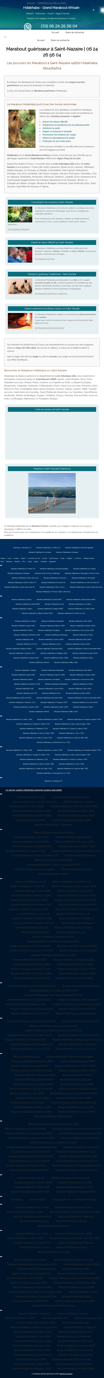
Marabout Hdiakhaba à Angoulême (73, 1336)
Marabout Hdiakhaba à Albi (24, 639)
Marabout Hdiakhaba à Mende (39, 662)
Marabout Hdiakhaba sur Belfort (53, 874)
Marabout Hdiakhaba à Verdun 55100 (30, 1301)
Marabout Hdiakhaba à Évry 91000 (75, 1182)
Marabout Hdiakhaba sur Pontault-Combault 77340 (84, 719)
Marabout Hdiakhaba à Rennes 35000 (75, 964)
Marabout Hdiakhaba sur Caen (34, 1221)
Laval (9, 558)
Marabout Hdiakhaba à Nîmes (23, 630)
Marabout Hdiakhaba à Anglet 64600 (32, 1364)
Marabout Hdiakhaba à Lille (26, 1057)
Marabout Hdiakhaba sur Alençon (53, 1226)
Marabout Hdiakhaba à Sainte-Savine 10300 (75, 1283)
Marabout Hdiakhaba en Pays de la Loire (25, 578)
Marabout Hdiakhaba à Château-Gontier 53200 (37, 613)
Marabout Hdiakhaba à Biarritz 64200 (74, 1364)
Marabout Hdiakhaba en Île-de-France (52, 587)
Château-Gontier (88, 558)
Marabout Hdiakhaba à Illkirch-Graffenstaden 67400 (32, 1264)
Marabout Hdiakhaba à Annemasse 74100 (31, 905)
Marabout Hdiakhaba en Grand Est (55, 578)
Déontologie (16, 1199)
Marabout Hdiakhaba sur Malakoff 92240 (28, 1170)
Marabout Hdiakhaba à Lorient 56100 (32, 978)
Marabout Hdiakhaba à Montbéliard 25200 (32, 846)
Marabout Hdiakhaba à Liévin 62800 (73, 1098)
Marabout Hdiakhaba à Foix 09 (27, 644)
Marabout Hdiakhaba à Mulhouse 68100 (36, 1269)
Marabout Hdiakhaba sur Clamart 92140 (30, 1152)
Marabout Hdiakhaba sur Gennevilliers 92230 (30, 1156)
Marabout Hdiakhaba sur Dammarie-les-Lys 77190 (53, 742)
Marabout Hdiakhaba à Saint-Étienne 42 (72, 882)
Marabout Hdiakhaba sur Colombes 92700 (25, 1129)
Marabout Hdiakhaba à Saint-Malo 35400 (31, 969)
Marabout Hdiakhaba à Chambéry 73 (76, 918)
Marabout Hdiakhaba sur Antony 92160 (80, 1138)
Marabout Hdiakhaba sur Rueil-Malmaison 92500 (29, 1133)
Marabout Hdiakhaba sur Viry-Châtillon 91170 (29, 1000)
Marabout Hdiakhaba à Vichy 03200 (75, 891)
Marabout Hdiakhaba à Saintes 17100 (74, 1350)
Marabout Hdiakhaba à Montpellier (52, 621)
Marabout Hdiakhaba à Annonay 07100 (77, 905)
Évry (23, 561)
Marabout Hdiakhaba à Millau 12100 (66, 662)
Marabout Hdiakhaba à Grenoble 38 (27, 886)
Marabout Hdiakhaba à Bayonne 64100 (71, 1359)
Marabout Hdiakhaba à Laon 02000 (27, 1093)
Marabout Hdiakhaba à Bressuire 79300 (36, 1323)
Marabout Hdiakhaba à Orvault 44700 (49, 599)
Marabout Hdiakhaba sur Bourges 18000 (71, 820)
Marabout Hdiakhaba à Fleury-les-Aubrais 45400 (74, 806)
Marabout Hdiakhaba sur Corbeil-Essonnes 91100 (31, 986)
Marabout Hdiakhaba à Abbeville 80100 (34, 1080)
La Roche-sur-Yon (34, 558)
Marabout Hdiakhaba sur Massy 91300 (80, 986)
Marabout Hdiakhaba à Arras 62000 (32, 1098)
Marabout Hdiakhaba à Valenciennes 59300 (32, 1061)
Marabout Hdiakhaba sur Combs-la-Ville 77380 (72, 738)
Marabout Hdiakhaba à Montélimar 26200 (32, 918)
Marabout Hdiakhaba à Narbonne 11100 (27, 635)
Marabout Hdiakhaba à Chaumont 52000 (32, 1287)
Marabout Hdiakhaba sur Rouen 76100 (32, 1216)
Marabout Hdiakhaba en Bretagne (67, 552)
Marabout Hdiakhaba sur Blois (30, 820)
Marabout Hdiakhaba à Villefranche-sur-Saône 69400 (53, 941)
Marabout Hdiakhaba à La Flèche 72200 (81, 608)
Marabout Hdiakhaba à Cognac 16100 (33, 1341)
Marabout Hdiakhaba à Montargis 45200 (31, 811)
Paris (2, 561)
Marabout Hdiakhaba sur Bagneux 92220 (26, 1165)
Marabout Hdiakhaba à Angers (22, 608)
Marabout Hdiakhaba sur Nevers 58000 (53, 860)
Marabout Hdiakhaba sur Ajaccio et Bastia (53, 832)
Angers (23, 558)
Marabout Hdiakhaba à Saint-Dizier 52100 (35, 1296)
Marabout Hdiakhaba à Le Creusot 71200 (26, 851)
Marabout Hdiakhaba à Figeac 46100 (78, 644)
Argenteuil (52, 561)
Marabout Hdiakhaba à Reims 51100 (76, 1287)
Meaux (36, 561)
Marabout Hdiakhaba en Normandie (83, 578)
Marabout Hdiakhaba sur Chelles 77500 (19, 719)
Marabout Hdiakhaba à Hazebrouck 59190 (35, 1075)
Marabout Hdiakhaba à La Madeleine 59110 (31, 1070)
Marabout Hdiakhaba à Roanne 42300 (29, 900)
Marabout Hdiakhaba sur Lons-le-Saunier (34, 869)
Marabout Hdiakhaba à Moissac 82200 (18, 648)
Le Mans (16, 558)
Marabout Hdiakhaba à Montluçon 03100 (31, 895)
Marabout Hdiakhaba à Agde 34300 (23, 625)
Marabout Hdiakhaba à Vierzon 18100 (76, 811)
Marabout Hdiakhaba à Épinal (77, 1296)
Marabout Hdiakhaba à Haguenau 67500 (73, 1260)
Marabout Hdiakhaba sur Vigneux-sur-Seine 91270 (77, 1004)
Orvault (44, 558)
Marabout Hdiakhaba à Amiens (77, 1075)
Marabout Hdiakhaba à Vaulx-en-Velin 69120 (31, 950)
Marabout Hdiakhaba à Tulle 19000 (33, 1336)
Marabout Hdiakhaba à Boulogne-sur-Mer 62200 (74, 1093)
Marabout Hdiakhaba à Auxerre (80, 855)
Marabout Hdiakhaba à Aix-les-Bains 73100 (75, 900)
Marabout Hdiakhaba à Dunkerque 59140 (31, 1112)
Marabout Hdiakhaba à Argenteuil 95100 (76, 1192)
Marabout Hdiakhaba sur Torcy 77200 (71, 733)
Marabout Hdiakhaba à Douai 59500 (77, 1061)
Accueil (30, 3)
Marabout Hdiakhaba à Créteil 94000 (32, 1187)
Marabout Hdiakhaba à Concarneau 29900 (73, 960)
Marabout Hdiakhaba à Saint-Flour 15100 (29, 909)
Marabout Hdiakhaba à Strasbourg (30, 1260)
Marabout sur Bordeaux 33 (22, 547)
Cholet (62, 558)
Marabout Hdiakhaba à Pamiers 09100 (82, 625)
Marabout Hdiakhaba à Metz (76, 1269)
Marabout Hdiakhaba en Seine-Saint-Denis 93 (19, 587)
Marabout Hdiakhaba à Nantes (22, 599)
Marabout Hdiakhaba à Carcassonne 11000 (79, 630)
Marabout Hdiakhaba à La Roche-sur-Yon (71, 613)
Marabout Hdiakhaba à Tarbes (83, 635)
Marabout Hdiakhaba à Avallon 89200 (30, 842)
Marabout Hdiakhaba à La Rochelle (75, 1341)
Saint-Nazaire (53, 558)
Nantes (3, 558)
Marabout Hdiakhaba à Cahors (83, 658)
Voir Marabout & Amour (45, 259)
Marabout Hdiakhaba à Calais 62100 (75, 1107)
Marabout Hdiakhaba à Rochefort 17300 (31, 1346)
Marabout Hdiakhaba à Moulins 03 (77, 923)
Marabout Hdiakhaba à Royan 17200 (32, 1350)
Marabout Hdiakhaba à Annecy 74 (33, 914)
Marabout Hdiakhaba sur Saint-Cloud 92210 (76, 1170)
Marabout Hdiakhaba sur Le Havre (31, 1207)
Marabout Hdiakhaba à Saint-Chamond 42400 (53, 955)
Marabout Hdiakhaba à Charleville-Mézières (53, 1306)
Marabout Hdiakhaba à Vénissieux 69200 (77, 946)
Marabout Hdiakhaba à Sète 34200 (80, 621)
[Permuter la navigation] (5, 37)
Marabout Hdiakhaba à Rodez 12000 (56, 658)
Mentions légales (66, 1374)
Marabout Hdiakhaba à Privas (35, 932)
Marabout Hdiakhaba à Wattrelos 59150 (78, 1070)
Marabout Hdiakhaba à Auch (51, 644)
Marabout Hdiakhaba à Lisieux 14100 (25, 1212)
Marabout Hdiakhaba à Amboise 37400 (70, 797)
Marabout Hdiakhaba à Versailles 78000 (30, 1192)
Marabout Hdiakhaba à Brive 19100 (76, 1332)
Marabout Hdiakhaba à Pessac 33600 (76, 1368)
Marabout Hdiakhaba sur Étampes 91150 (75, 1013)
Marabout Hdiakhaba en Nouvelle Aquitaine (79, 547)
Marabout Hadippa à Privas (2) (71, 932)
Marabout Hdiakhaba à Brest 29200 (29, 960)
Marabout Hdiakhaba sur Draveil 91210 (30, 1013)
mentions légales (37, 1199)
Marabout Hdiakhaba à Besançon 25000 (75, 842)
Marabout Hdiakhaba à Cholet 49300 (28, 604)
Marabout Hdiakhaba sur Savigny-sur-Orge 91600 (53, 990)
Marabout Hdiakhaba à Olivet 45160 (26, 806)
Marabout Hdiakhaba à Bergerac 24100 (33, 1332)
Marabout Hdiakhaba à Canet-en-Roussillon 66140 (84, 648)
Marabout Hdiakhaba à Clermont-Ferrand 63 (76, 909)
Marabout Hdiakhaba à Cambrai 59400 (29, 1066)
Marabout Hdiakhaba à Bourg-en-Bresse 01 (33, 923)
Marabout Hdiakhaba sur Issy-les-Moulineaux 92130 (31, 1147)
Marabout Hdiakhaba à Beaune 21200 (74, 837)
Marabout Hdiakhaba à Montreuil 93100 (70, 1178)
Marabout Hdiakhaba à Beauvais (76, 1080)
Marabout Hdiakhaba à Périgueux (80, 1327)
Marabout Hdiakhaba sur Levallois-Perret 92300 (53, 1142)
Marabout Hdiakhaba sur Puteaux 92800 (78, 1156)
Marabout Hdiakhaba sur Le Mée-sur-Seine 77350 (35, 738)
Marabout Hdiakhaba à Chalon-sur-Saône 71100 (35, 855)
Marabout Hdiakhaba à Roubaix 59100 (76, 1112)
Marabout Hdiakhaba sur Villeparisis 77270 (34, 728)
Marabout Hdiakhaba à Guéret (31, 1359)
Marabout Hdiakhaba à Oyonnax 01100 (76, 895)
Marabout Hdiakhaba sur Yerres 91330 (77, 1009)
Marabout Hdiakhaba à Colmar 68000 (82, 1264)
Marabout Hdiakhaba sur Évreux (71, 1221)
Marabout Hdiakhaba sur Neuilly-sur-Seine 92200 (31, 1138)
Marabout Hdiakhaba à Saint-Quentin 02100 (31, 1089)
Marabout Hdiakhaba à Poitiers (20, 1318)
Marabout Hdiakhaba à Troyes (83, 1292)
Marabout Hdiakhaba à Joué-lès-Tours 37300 (35, 802)
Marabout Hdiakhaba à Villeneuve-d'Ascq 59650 (70, 1057)
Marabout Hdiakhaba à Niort (88, 1318)
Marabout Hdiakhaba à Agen (76, 1323)
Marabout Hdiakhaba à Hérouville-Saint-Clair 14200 (75, 1212)
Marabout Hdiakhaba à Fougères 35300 (76, 969)
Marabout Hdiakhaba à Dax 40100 (75, 1355)
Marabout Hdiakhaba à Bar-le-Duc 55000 (75, 1301)
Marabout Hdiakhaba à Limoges (72, 1313)
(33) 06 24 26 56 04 (59, 26)
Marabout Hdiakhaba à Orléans (78, 802)
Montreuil (9, 561)
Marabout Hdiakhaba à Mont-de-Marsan (33, 1355)
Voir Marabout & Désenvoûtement (49, 328)
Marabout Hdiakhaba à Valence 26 (73, 914)
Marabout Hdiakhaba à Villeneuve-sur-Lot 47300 (33, 1327)
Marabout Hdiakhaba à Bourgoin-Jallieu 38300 (73, 886)
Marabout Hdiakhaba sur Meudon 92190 (76, 1152)
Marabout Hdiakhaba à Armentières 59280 (75, 1066)
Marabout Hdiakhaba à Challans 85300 (50, 608)
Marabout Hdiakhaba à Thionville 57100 (31, 1273)
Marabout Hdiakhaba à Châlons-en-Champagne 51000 (35, 1292)
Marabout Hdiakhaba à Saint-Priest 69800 (30, 946)
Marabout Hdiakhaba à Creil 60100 (77, 1084)
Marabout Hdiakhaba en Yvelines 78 (48, 547)
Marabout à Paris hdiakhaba (31, 1178)
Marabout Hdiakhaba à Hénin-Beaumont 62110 (73, 1102)
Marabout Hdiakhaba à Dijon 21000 (31, 837)
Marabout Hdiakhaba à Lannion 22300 (77, 973)
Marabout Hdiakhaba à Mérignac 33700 (32, 1368)
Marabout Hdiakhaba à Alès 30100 (80, 639)
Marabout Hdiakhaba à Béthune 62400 (32, 1107)
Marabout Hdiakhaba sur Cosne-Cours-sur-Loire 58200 (53, 865)
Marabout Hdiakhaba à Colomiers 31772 (22, 653)
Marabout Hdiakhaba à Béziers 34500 (52, 625)
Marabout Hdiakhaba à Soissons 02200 (78, 1089)
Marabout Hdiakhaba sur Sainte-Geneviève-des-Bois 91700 (53, 995)
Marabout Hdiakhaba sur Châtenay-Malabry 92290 (76, 1165)
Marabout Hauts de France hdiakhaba (47, 573)
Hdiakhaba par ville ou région (51, 3)
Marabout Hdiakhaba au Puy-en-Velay (73, 927)
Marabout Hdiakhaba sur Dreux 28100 (76, 815)
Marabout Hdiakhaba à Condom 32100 (26, 658)
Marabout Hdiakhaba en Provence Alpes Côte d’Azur (53, 591)
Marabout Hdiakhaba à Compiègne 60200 (33, 1084)
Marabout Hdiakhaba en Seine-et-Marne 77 (22, 582)
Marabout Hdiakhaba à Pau (55, 1318)
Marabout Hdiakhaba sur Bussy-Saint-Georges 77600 (72, 724)
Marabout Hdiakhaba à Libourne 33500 (76, 1346)
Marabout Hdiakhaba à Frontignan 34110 (54, 653)
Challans (69, 558)
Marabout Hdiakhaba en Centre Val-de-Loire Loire (86, 587)
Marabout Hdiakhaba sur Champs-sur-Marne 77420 (70, 728)
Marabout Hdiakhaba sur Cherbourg (75, 1216)
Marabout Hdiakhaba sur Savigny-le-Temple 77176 (33, 724)
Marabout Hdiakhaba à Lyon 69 (31, 882)
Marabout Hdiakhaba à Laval (54, 604)
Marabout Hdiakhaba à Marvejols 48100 (49, 648)
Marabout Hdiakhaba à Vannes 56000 (74, 978)
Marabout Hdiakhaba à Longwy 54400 (28, 1283)
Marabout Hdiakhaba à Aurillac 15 (31, 927)
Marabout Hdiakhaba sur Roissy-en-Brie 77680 (38, 733)
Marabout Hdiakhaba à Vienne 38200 (33, 891)
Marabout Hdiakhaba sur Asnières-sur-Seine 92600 (77, 1129)
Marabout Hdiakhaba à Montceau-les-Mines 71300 (76, 851)
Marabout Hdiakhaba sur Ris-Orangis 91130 (31, 1009)
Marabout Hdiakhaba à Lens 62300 (27, 1102)
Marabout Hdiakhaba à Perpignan (49, 630)
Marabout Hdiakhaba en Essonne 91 (53, 582)
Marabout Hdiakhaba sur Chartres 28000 (31, 815)
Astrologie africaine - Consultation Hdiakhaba (74, 1199)
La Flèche (77, 558)
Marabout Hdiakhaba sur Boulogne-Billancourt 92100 (53, 1124)
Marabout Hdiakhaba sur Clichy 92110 (81, 1147)
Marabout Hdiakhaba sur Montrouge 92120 (76, 1161)
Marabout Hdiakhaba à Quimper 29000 (31, 964)
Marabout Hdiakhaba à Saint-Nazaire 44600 (80, 599)
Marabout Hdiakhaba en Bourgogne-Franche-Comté (82, 573)
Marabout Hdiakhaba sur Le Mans (80, 604)
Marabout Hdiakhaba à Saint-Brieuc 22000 (31, 973)
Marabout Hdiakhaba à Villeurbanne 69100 (53, 937)
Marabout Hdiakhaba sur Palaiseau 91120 (25, 1004)
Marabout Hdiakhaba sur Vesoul (76, 869)
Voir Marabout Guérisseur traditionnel (51, 293)
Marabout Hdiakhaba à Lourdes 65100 (85, 653)
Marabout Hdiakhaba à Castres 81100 (50, 639)
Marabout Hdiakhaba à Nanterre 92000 (33, 1182)
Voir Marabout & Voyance (19, 229)
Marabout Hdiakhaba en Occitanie (40, 552)
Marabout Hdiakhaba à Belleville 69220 (78, 950)
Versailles (43, 561)
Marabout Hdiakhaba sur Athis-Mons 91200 (79, 1000)
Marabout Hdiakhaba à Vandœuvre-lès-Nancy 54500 (74, 1278)
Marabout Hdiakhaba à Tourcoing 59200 (53, 1116)
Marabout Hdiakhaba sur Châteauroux (53, 825)
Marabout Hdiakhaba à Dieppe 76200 (73, 1207)
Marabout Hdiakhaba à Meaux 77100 (74, 1187)
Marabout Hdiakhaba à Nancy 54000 (24, 1278)
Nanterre (17, 561)
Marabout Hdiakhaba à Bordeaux (35, 1313)
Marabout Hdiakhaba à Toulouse (25, 621)
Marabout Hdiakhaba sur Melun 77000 (49, 719)
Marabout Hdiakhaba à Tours (31, 797)
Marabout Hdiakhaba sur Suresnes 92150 (29, 1161)
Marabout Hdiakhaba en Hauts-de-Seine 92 (84, 582)
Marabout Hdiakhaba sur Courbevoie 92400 (80, 1133)
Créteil (29, 561)
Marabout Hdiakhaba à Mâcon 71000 (77, 846)
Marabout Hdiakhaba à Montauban (56, 635)
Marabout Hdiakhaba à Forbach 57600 (76, 1273)
